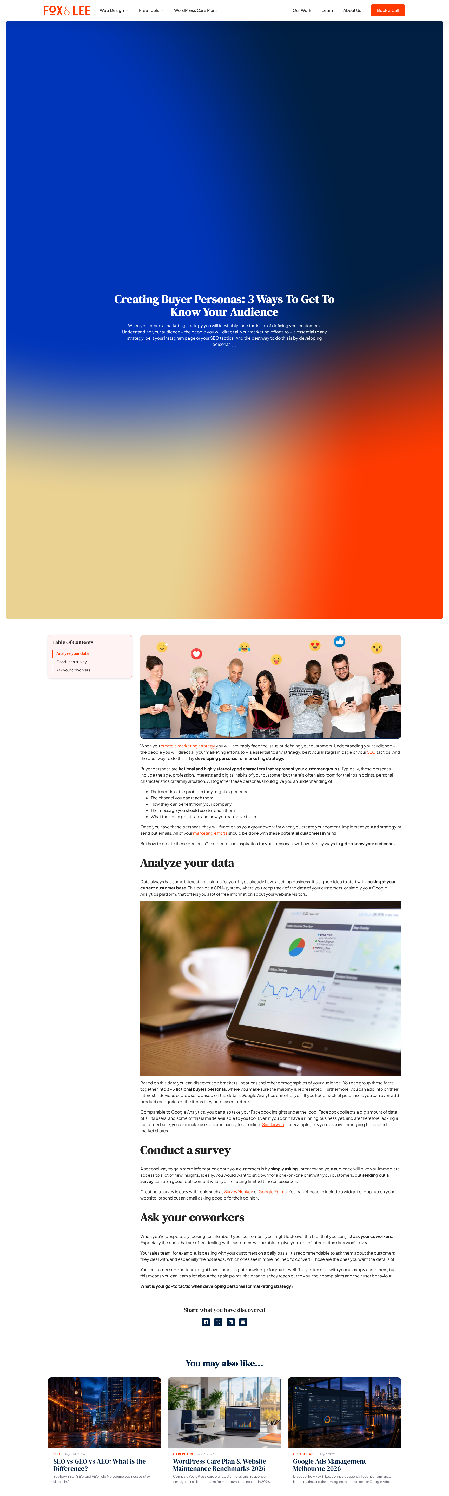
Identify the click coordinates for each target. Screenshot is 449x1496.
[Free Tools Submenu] (164, 10)
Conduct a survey (71, 661)
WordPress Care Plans (195, 10)
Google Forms (273, 1191)
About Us (352, 10)
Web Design (112, 10)
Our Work (302, 10)
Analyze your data (72, 653)
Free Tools (149, 10)
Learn (327, 10)
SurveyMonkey (238, 1191)
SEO (371, 752)
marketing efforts (210, 833)
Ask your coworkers (73, 670)
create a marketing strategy (188, 746)
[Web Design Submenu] (129, 10)
